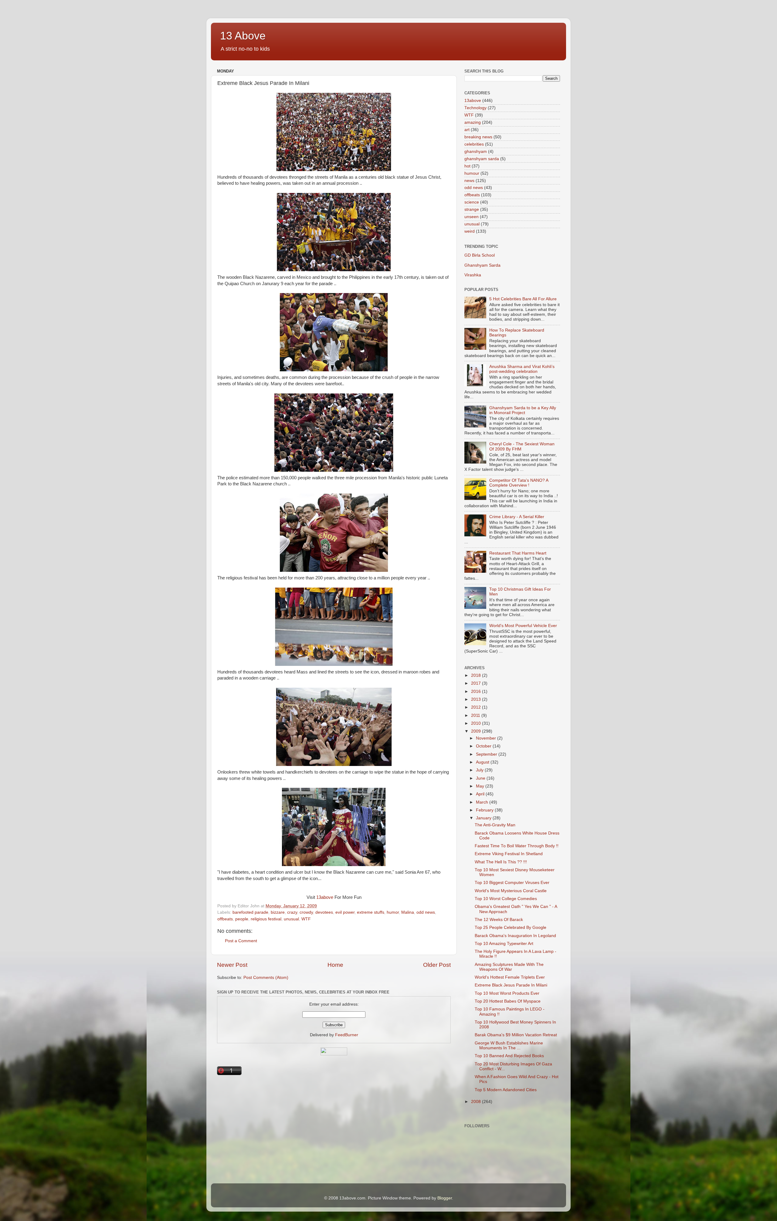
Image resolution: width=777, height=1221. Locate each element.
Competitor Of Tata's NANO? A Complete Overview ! (518, 482)
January (484, 818)
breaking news (478, 137)
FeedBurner (346, 1035)
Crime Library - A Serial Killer (516, 516)
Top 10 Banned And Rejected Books (509, 1056)
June (481, 778)
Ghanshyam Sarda (482, 265)
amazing (472, 122)
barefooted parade (250, 912)
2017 (476, 683)
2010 (476, 723)
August (483, 762)
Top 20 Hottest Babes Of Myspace (508, 1001)
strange (471, 209)
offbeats (225, 919)
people (241, 919)
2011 (476, 715)
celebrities (474, 144)
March (482, 802)
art (467, 129)
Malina (407, 912)
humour (471, 173)
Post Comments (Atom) (265, 977)
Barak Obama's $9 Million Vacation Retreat (516, 1035)
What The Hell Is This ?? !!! (501, 862)
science (471, 202)
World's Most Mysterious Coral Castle (511, 891)
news (469, 180)
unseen (471, 216)
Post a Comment (241, 941)
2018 (476, 675)
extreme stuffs (370, 912)
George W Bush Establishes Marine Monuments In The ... (509, 1045)
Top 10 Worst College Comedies (506, 898)
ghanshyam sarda (481, 159)
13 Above (243, 35)
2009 (476, 731)
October (484, 746)
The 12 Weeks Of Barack (499, 919)
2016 (476, 691)
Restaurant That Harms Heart (517, 553)
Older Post (437, 965)
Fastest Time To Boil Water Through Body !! (516, 846)
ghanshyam (475, 151)
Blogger (444, 1198)
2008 (476, 1101)
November (486, 738)
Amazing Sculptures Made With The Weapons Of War (509, 967)
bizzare (278, 912)
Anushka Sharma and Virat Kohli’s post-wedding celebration (522, 369)
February (485, 810)
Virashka (472, 275)
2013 (476, 699)
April (481, 794)
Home (335, 965)
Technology (475, 108)
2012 (476, 707)
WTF (306, 919)
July (480, 770)
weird (469, 231)
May (480, 786)
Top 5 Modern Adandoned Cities (506, 1090)
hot (467, 166)
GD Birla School (479, 255)
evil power (345, 912)
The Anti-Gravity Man (495, 825)
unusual (291, 919)
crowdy (306, 912)
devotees (324, 912)
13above (324, 897)
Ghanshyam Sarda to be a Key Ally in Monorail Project (522, 410)
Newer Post (232, 965)
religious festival (266, 919)
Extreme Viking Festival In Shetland (509, 854)
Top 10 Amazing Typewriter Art (504, 943)
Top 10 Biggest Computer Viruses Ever (512, 882)
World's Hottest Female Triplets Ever (510, 977)
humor (393, 912)
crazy (292, 912)
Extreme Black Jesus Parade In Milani (511, 985)
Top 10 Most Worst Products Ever (507, 993)
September (487, 754)
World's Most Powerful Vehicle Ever (523, 625)
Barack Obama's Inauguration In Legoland (515, 935)
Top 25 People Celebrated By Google (510, 927)
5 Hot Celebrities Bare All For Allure (523, 299)
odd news (425, 912)
